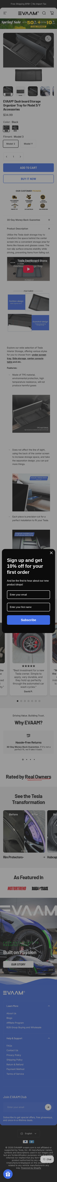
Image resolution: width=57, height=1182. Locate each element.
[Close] (51, 553)
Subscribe (28, 620)
